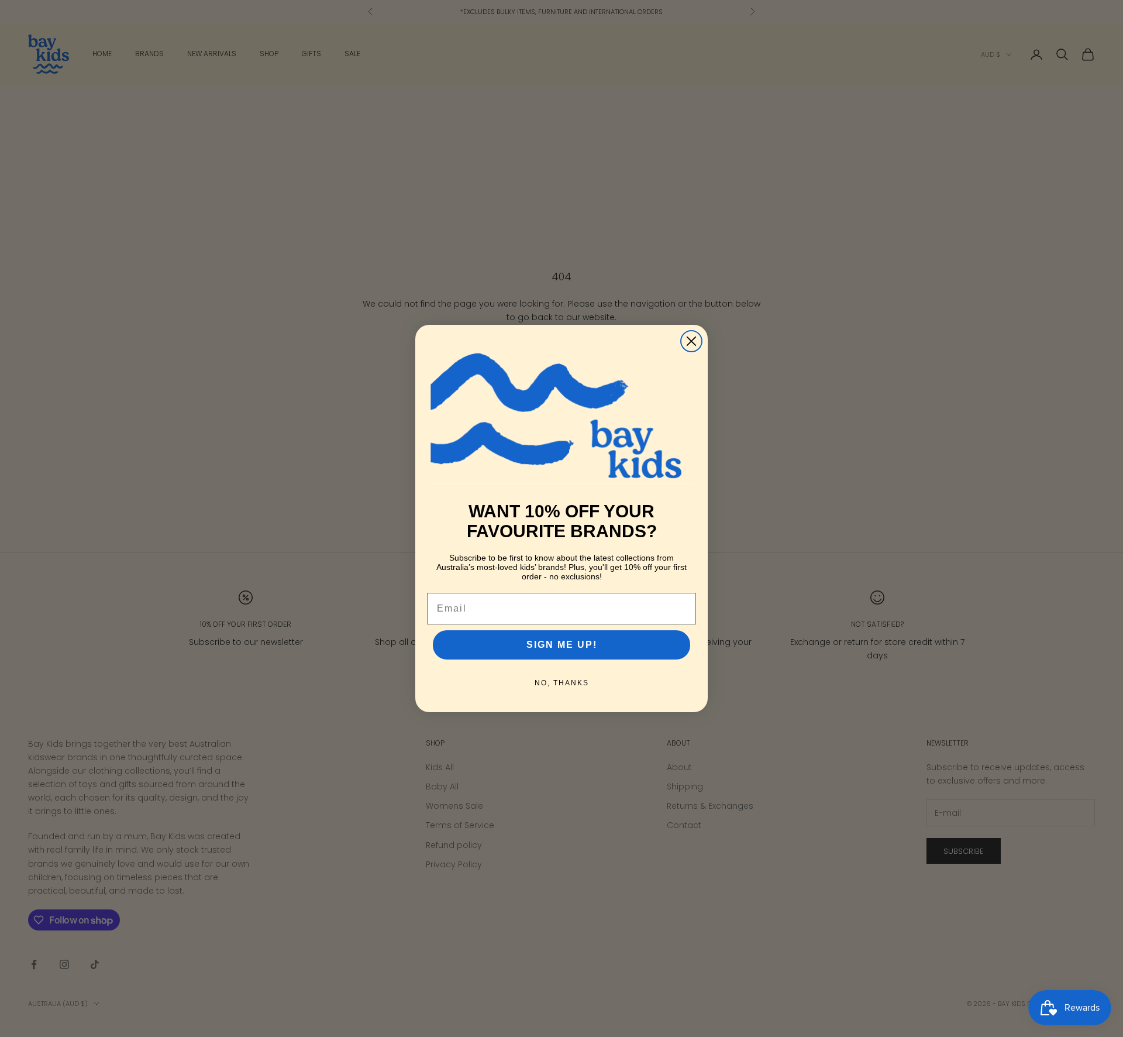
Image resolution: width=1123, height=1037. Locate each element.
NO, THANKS (562, 683)
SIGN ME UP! (561, 645)
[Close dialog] (691, 341)
